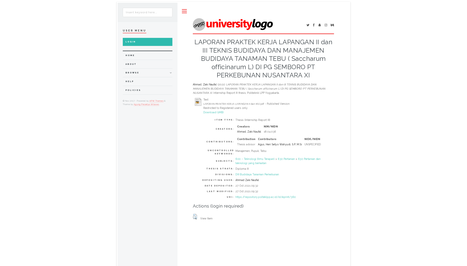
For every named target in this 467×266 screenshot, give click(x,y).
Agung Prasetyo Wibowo (146, 104)
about (131, 64)
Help (130, 81)
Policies (133, 90)
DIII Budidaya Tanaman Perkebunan (257, 174)
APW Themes (156, 101)
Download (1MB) (213, 112)
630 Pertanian (286, 158)
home (130, 55)
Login (131, 42)
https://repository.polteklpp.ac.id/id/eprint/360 (266, 197)
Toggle (184, 11)
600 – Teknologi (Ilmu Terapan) (255, 158)
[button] (195, 216)
